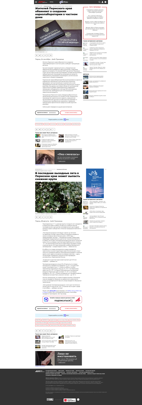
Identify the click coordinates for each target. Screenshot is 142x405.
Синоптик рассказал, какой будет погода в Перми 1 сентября (49, 341)
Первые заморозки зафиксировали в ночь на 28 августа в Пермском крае (48, 337)
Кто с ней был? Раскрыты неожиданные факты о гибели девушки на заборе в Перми (95, 17)
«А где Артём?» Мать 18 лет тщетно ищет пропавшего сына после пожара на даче (97, 44)
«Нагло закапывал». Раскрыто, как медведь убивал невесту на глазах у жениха (97, 202)
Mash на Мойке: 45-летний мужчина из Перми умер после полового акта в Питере (72, 136)
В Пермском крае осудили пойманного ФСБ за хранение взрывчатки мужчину (48, 140)
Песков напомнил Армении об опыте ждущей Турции (97, 91)
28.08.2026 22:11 (38, 169)
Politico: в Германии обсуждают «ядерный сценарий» (96, 86)
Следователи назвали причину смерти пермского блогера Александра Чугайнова (94, 11)
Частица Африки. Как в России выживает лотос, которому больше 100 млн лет (97, 217)
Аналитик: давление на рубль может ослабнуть (97, 96)
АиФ (46, 51)
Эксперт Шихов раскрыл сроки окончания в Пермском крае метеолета (49, 346)
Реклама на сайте (70, 370)
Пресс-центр (61, 370)
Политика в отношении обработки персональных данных (57, 388)
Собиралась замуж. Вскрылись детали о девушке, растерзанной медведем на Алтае (97, 49)
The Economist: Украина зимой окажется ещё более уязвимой (96, 77)
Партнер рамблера (58, 399)
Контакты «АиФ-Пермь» (72, 372)
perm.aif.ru (53, 290)
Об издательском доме (51, 370)
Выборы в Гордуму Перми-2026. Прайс (96, 373)
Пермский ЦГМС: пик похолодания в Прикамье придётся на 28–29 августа (71, 342)
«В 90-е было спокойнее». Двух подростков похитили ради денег (97, 212)
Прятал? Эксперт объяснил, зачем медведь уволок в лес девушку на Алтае (97, 68)
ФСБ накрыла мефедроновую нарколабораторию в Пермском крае (49, 136)
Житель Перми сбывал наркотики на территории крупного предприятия (73, 140)
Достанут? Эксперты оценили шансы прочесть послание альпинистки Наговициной (98, 227)
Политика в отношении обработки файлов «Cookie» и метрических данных (60, 389)
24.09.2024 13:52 (38, 6)
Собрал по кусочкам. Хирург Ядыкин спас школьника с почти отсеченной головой (98, 58)
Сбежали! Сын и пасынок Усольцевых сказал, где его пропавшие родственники (98, 54)
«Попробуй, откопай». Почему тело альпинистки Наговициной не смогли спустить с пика (97, 63)
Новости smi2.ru (40, 165)
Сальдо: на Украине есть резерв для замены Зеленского (97, 82)
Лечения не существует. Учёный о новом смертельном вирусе (97, 221)
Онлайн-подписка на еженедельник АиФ (55, 372)
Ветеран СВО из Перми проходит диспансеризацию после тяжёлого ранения (95, 29)
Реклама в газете (80, 370)
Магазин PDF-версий (90, 370)
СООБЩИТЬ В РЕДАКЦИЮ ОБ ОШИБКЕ (54, 375)
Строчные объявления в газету (86, 372)
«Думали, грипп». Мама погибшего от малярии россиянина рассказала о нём (95, 23)
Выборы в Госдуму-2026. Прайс (53, 373)
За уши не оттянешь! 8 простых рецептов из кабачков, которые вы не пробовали (98, 207)
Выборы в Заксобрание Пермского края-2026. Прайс (74, 373)
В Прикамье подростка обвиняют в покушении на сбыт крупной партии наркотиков (49, 145)
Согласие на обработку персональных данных (55, 387)
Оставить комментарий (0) (71, 112)
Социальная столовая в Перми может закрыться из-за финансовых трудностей (95, 35)
